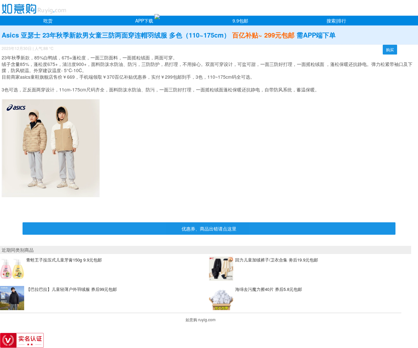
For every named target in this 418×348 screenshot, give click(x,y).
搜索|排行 (336, 20)
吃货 (48, 20)
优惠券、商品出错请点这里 (209, 228)
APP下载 (144, 20)
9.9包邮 (240, 20)
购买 (390, 49)
